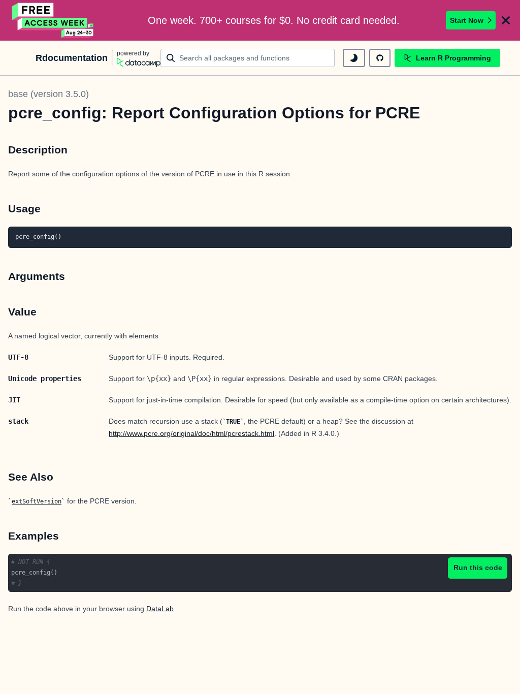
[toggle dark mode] (354, 58)
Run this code (477, 567)
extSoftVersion (36, 501)
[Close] (506, 20)
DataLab (160, 609)
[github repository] (380, 58)
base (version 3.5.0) (48, 94)
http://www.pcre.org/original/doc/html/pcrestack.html (191, 433)
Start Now (466, 20)
